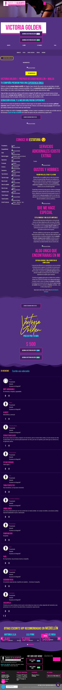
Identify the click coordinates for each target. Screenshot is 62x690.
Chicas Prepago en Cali (21, 679)
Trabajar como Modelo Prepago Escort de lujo (5, 676)
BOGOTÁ (2, 664)
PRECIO (38, 52)
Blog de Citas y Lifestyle (35, 675)
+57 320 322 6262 (34, 656)
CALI (5, 664)
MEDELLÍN (8, 664)
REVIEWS (43, 52)
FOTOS (24, 52)
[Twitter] (55, 659)
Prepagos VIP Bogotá (22, 675)
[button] (44, 3)
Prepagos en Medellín (22, 677)
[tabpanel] (10, 637)
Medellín (51, 627)
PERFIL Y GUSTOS (31, 52)
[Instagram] (58, 659)
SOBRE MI (18, 52)
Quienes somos (5, 679)
